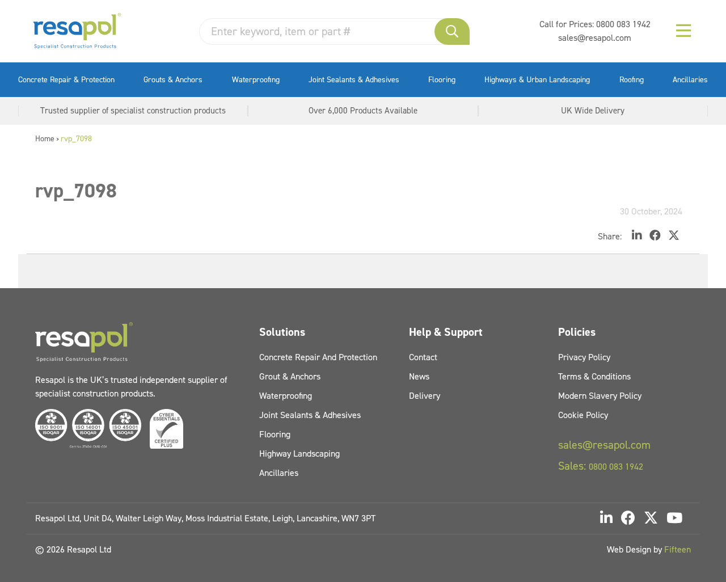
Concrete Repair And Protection (318, 357)
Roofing (631, 79)
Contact (423, 357)
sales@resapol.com (594, 38)
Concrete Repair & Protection (66, 79)
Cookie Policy (583, 415)
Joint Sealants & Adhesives (354, 79)
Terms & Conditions (594, 376)
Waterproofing (256, 79)
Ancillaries (690, 79)
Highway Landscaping (299, 453)
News (419, 376)
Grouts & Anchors (172, 79)
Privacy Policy (584, 357)
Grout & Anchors (289, 376)
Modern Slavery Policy (599, 396)
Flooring (441, 79)
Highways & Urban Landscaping (537, 79)
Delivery (424, 396)
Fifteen (677, 549)
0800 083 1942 (623, 24)
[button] (452, 31)
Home (44, 138)
